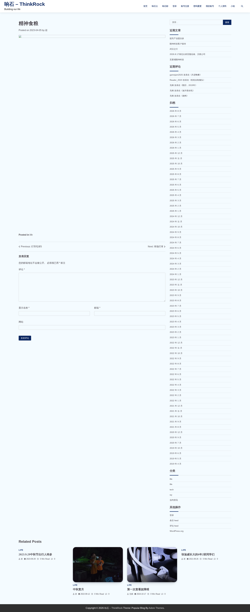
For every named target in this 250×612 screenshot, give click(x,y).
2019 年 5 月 (175, 458)
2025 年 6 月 (175, 185)
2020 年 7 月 (175, 443)
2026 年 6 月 (175, 121)
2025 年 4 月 (175, 195)
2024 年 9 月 (175, 232)
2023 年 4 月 (175, 321)
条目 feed (174, 520)
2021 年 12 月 (176, 406)
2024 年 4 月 (175, 258)
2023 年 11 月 (176, 285)
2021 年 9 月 (175, 421)
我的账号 (210, 6)
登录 (175, 6)
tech (172, 489)
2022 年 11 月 (176, 348)
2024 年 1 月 (175, 274)
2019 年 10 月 (176, 448)
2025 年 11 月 (176, 158)
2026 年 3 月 (175, 137)
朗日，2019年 (188, 85)
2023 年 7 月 (175, 306)
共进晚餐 (196, 75)
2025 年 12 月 (176, 153)
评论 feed (174, 526)
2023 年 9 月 (175, 295)
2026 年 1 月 (175, 148)
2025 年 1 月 (175, 211)
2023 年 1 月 (175, 337)
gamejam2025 (176, 75)
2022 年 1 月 (175, 400)
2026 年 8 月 (175, 111)
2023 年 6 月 (175, 311)
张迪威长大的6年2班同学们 (198, 554)
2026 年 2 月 (175, 142)
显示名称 (24, 308)
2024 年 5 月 (175, 253)
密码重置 (197, 6)
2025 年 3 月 (175, 200)
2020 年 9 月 (175, 437)
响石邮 (165, 6)
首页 (145, 6)
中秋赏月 (78, 589)
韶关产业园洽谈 (177, 38)
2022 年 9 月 (175, 358)
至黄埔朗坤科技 (177, 59)
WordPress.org (176, 531)
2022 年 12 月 (176, 342)
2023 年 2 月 (175, 332)
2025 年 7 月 (175, 179)
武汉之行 (174, 49)
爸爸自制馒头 (197, 80)
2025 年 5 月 (175, 190)
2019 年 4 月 (175, 464)
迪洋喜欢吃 (187, 90)
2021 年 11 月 (176, 411)
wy (171, 495)
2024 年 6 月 (175, 248)
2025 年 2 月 (175, 206)
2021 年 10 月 (176, 416)
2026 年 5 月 (175, 127)
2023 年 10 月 (176, 290)
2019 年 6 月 (175, 453)
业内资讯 (174, 500)
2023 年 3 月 (175, 327)
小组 (233, 6)
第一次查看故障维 (138, 589)
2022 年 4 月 (175, 385)
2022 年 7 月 (175, 369)
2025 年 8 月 (175, 174)
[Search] (242, 6)
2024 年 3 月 (175, 264)
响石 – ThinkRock (24, 4)
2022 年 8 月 (175, 364)
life (31, 235)
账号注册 (185, 6)
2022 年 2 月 (175, 395)
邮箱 (97, 308)
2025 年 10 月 (176, 163)
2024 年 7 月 (175, 242)
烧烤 (184, 96)
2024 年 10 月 (176, 227)
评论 (22, 269)
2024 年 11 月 (176, 221)
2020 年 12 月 (176, 432)
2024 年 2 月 (175, 269)
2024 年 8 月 (175, 237)
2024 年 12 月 (176, 216)
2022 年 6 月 (175, 374)
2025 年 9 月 (175, 169)
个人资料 (222, 6)
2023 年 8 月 (175, 300)
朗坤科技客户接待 (178, 44)
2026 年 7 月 (175, 116)
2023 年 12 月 (176, 279)
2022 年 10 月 (176, 353)
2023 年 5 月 (175, 316)
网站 (21, 322)
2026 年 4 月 (175, 132)
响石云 (155, 6)
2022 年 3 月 (175, 390)
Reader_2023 (176, 80)
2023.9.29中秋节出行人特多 (35, 554)
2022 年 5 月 (175, 379)
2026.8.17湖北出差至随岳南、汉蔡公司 (187, 54)
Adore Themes (156, 608)
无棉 (131, 594)
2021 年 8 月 (175, 427)
